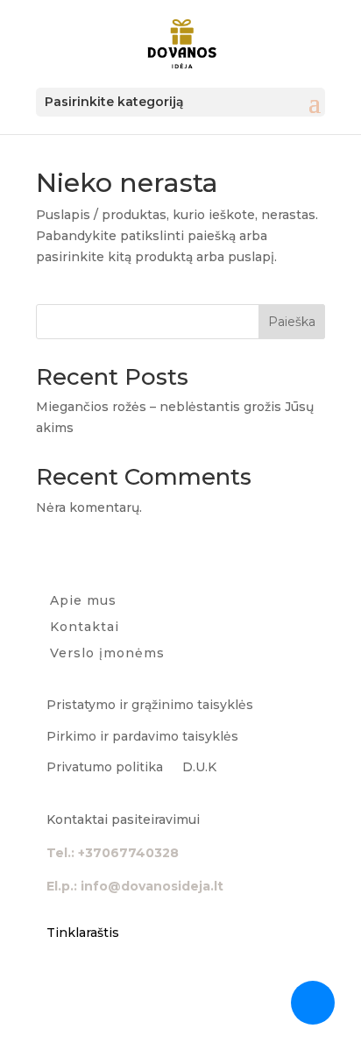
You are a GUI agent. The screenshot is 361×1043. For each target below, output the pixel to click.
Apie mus (83, 601)
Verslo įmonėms (107, 654)
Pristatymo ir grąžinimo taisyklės (149, 705)
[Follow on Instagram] (95, 984)
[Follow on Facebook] (60, 984)
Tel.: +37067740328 (112, 853)
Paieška (291, 322)
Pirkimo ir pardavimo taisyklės (142, 736)
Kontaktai (84, 628)
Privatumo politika (104, 767)
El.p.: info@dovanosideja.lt (134, 886)
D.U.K (199, 767)
